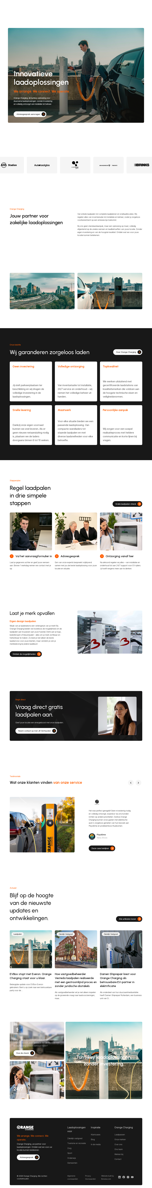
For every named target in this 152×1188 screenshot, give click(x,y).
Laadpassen (119, 1134)
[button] (131, 783)
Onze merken (120, 1139)
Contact (117, 1159)
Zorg (69, 1148)
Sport (69, 1153)
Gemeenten (72, 1163)
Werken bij (118, 1154)
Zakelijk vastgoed (74, 1138)
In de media (96, 1144)
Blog (93, 1139)
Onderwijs (71, 1158)
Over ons (118, 1144)
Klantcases (95, 1134)
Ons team (118, 1149)
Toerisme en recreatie (76, 1143)
